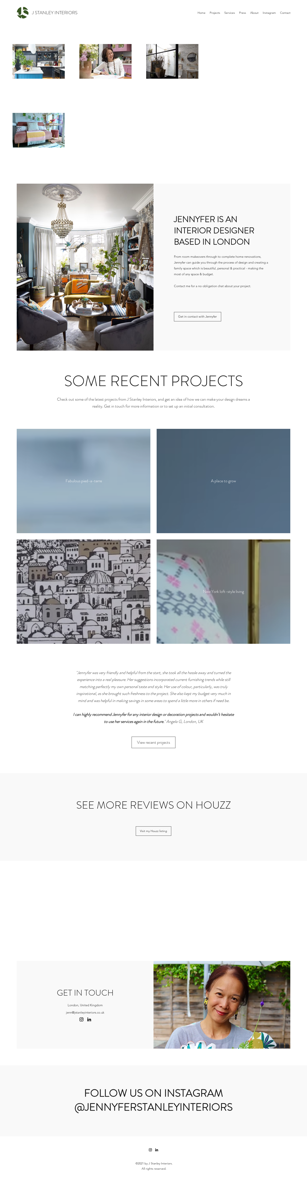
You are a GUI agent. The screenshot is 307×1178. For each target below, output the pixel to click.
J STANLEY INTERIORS (54, 12)
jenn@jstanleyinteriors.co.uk (85, 1012)
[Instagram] (81, 1019)
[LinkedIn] (89, 1019)
